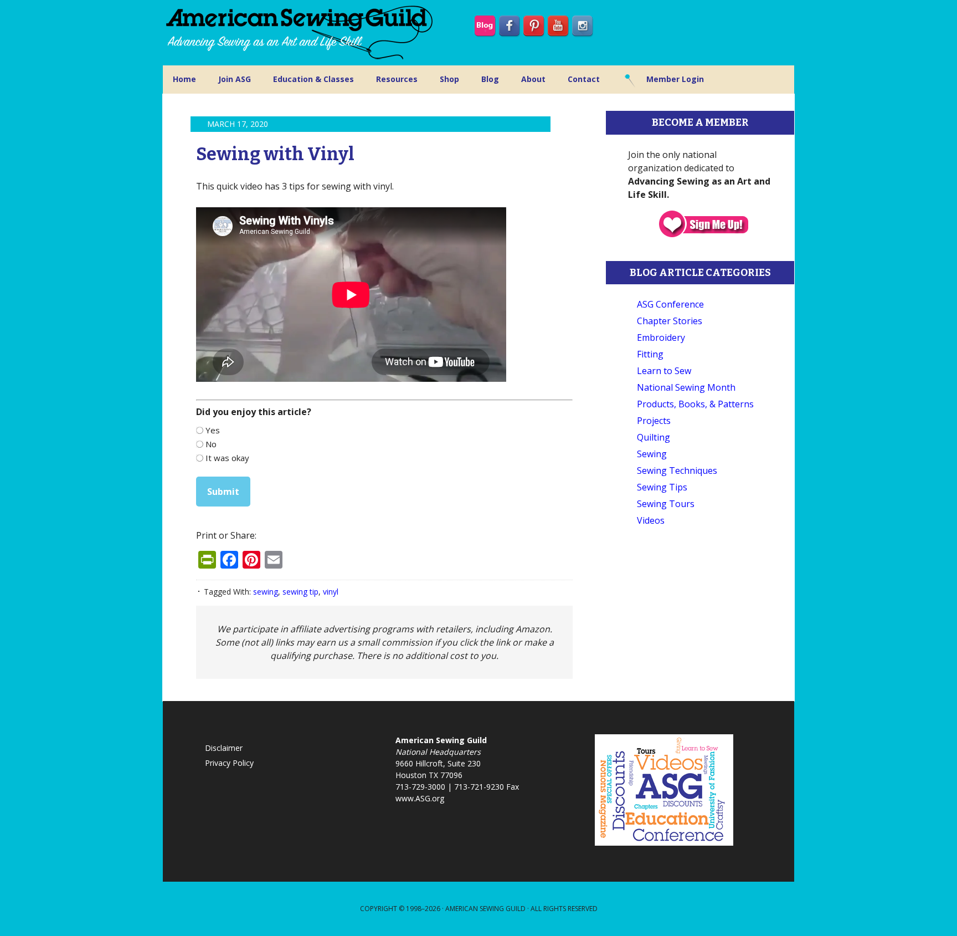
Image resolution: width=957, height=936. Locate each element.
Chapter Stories (669, 321)
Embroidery (661, 337)
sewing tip (300, 591)
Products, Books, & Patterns (695, 404)
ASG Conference (670, 304)
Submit (223, 491)
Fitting (650, 354)
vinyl (330, 591)
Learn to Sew (664, 371)
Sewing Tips (662, 487)
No (211, 443)
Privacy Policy (229, 763)
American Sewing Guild (485, 908)
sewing (265, 591)
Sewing (652, 454)
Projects (654, 421)
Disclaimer (224, 748)
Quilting (653, 437)
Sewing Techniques (677, 470)
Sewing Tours (665, 504)
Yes (212, 430)
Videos (651, 520)
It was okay (227, 457)
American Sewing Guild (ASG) (301, 32)
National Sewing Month (686, 387)
